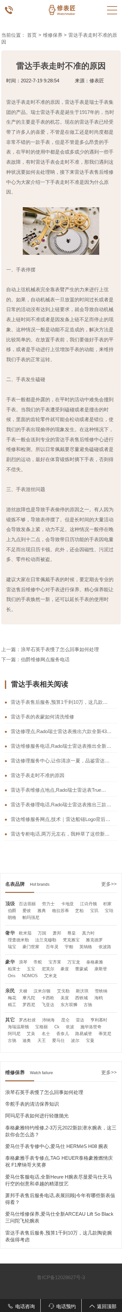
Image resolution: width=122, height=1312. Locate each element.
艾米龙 (50, 975)
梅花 (12, 997)
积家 (107, 903)
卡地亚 (67, 903)
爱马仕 (58, 1040)
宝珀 (109, 910)
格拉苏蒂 (60, 910)
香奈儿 (62, 1033)
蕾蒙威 (81, 968)
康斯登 (100, 968)
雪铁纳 (101, 991)
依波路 (105, 946)
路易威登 (83, 1033)
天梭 (23, 991)
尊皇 (71, 933)
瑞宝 (12, 946)
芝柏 (79, 910)
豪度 (65, 968)
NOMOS (30, 975)
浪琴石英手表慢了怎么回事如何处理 (60, 649)
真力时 (88, 933)
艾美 (31, 1033)
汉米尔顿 (42, 991)
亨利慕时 (98, 1020)
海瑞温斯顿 (18, 1026)
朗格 (12, 917)
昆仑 (65, 1020)
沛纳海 (48, 1020)
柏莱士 (14, 968)
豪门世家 (30, 946)
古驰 (88, 1004)
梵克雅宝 (71, 939)
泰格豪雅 (94, 962)
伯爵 (12, 910)
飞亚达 (48, 1004)
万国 (42, 933)
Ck (57, 1026)
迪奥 (26, 1040)
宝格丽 (41, 1026)
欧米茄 (25, 933)
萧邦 (57, 933)
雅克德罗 (94, 939)
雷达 (80, 1020)
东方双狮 (69, 1004)
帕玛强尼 (30, 917)
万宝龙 (73, 962)
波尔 (75, 1040)
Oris (12, 975)
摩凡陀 (28, 997)
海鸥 (98, 997)
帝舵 (38, 962)
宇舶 (69, 946)
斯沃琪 (82, 991)
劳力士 (48, 903)
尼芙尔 (48, 968)
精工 (12, 1004)
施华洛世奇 (91, 1026)
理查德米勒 (18, 939)
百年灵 (52, 946)
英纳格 (85, 946)
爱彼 (26, 910)
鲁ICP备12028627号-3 (61, 1277)
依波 (70, 1026)
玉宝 (31, 968)
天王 (41, 1040)
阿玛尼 (14, 1033)
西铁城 (81, 997)
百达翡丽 (27, 903)
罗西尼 (28, 1004)
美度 (65, 997)
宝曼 (90, 1040)
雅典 (41, 910)
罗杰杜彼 (27, 1020)
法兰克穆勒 (45, 939)
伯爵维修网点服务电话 (45, 659)
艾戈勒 (63, 991)
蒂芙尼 (105, 1033)
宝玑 (94, 910)
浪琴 (23, 962)
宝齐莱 (54, 962)
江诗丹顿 (88, 903)
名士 (46, 1033)
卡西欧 (48, 997)
